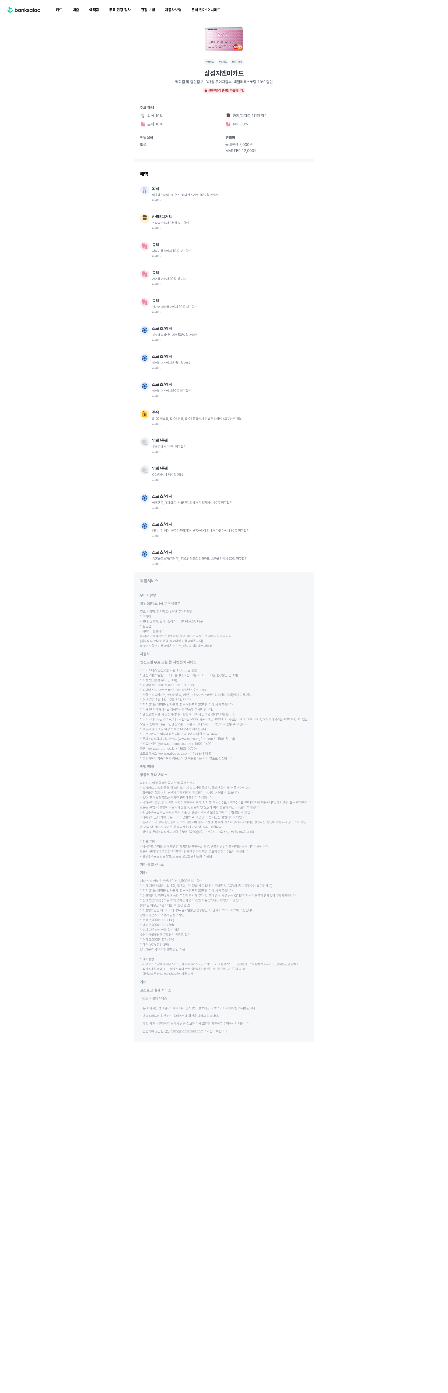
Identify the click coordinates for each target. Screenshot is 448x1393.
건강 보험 (148, 10)
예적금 (94, 10)
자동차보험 (173, 10)
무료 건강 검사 (119, 10)
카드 (59, 10)
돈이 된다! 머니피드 (206, 10)
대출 (76, 10)
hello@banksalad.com (187, 1031)
